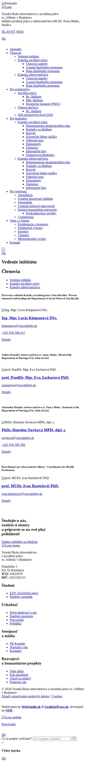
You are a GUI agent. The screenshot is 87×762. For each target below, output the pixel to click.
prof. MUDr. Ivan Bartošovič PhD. (30, 486)
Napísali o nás (19, 647)
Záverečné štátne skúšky (41, 136)
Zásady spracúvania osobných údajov (26, 696)
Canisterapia (26, 217)
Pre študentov (18, 118)
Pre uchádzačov (20, 89)
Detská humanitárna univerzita (37, 209)
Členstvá (23, 235)
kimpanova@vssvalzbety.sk (19, 325)
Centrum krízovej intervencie (36, 206)
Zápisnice (32, 147)
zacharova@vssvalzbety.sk (19, 385)
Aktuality (16, 49)
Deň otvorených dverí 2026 (35, 115)
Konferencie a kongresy (33, 224)
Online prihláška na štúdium (19, 542)
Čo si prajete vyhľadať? (17, 738)
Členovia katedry (37, 63)
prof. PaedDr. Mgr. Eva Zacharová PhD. (35, 377)
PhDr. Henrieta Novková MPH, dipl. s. (34, 430)
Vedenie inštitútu (28, 56)
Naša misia (17, 671)
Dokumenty (33, 144)
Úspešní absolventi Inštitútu (35, 198)
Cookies (57, 696)
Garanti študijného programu (44, 67)
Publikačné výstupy (30, 228)
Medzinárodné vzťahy (32, 239)
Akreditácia (25, 195)
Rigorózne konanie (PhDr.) (43, 104)
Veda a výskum (19, 220)
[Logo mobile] (11, 717)
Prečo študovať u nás (23, 612)
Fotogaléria (25, 202)
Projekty (23, 231)
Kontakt (15, 242)
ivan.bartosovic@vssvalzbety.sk (22, 494)
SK (4, 38)
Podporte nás (18, 682)
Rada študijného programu (43, 71)
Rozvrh (30, 133)
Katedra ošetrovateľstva (33, 74)
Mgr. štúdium (34, 100)
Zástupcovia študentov (40, 155)
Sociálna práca (27, 93)
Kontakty (16, 651)
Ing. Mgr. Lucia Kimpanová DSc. (29, 318)
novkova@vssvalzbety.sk (18, 438)
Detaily (6, 339)
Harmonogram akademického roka (48, 125)
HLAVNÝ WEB (12, 31)
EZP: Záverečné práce (24, 593)
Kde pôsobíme (19, 674)
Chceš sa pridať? (20, 678)
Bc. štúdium (33, 96)
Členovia (15, 53)
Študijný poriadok (21, 596)
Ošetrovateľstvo (28, 107)
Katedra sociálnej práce (33, 60)
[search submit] (74, 739)
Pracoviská (17, 620)
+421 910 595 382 (13, 444)
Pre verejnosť (18, 191)
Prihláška (15, 623)
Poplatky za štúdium (39, 129)
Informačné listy (36, 151)
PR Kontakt (17, 643)
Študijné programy (21, 616)
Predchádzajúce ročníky (41, 213)
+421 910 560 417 (13, 332)
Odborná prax (35, 140)
